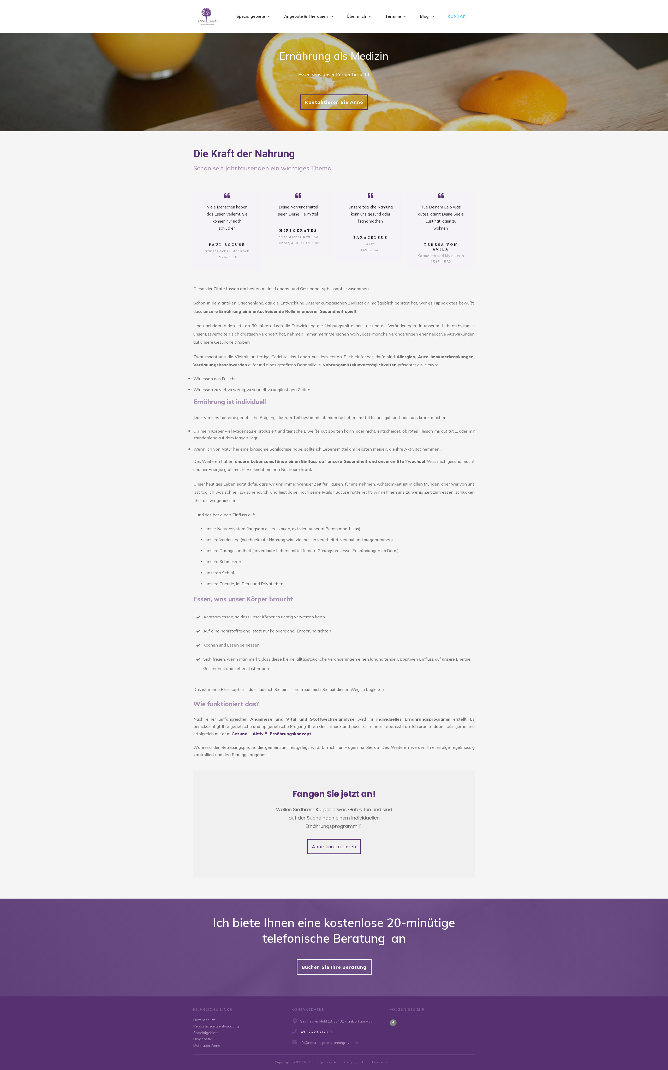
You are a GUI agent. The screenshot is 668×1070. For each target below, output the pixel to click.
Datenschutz (204, 1020)
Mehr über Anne (206, 1045)
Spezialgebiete (206, 1032)
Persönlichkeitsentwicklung (216, 1026)
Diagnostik (202, 1039)
